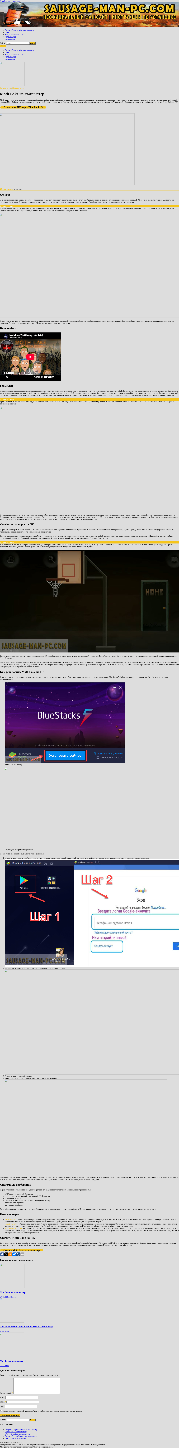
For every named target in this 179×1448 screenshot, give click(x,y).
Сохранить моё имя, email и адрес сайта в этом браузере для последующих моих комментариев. (42, 1411)
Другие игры (10, 37)
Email (3, 1402)
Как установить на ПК (14, 34)
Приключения (18, 88)
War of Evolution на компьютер (17, 1434)
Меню (3, 46)
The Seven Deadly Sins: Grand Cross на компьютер (26, 1326)
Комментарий (6, 1393)
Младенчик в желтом (14, 1228)
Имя (2, 1397)
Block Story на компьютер (15, 1438)
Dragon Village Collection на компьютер (21, 1429)
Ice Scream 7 (10, 1219)
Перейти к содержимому (10, 1)
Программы (10, 39)
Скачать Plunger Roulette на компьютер (21, 1436)
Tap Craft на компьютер (13, 1292)
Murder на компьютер (12, 1361)
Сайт (2, 1406)
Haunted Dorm (10, 1224)
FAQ (7, 32)
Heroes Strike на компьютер (16, 1432)
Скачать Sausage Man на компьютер (19, 30)
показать (18, 189)
